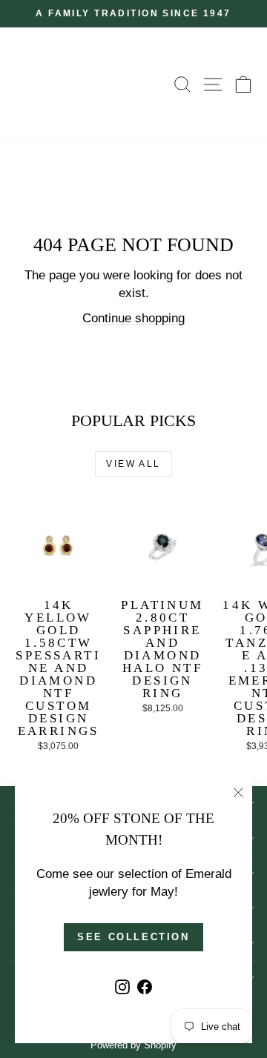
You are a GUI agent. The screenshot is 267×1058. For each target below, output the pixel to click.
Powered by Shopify (133, 1045)
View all (133, 464)
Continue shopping (133, 318)
